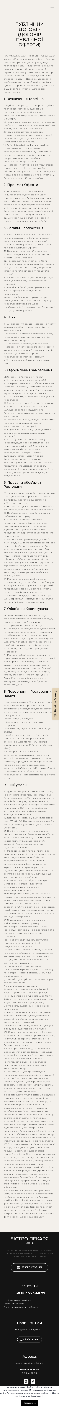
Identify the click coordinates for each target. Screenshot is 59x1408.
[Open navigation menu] (52, 9)
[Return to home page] (25, 9)
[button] (29, 1267)
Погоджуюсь (29, 1403)
